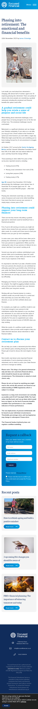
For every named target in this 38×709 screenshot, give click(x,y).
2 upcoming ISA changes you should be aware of (16, 558)
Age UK (4, 182)
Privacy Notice (21, 473)
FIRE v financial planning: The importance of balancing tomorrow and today (17, 599)
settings (23, 702)
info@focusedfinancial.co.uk (22, 648)
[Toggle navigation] (34, 5)
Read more (9, 527)
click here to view (13, 669)
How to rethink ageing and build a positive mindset (19, 519)
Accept (6, 705)
